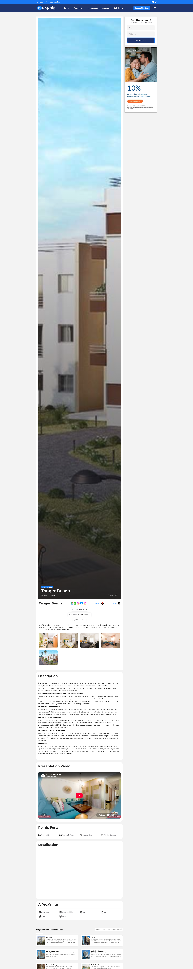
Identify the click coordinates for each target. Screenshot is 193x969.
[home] (46, 8)
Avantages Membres (53, 2)
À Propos (40, 2)
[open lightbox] (48, 640)
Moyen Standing (47, 587)
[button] (67, 8)
